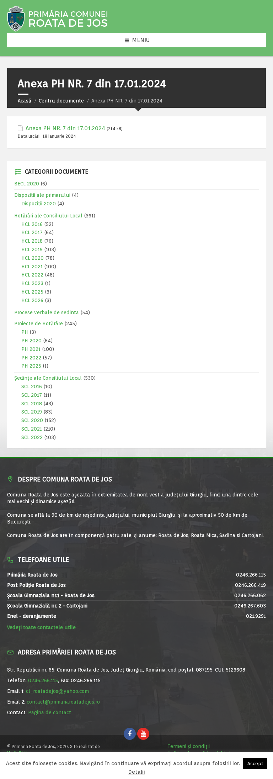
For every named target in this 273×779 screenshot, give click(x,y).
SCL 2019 (31, 412)
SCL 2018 (31, 403)
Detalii (136, 772)
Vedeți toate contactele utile (41, 627)
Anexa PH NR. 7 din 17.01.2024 (65, 128)
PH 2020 (31, 340)
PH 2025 (31, 366)
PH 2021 (31, 349)
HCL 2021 (32, 266)
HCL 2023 (32, 283)
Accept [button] (255, 763)
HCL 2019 (32, 249)
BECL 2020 (26, 183)
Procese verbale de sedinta (46, 312)
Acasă (24, 101)
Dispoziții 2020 (38, 203)
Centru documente (61, 101)
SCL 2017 (31, 395)
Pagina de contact (49, 712)
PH (24, 332)
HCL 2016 (32, 224)
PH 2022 (31, 357)
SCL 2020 (32, 420)
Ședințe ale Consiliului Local (48, 378)
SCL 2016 (31, 386)
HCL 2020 (32, 258)
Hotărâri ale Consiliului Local (48, 216)
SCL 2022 (32, 437)
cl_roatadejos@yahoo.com (57, 691)
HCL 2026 (32, 300)
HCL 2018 (32, 241)
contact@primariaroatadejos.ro (63, 702)
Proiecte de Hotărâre (38, 323)
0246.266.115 (43, 680)
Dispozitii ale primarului (42, 195)
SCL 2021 (31, 429)
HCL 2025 (32, 292)
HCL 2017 (32, 232)
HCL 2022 (32, 275)
